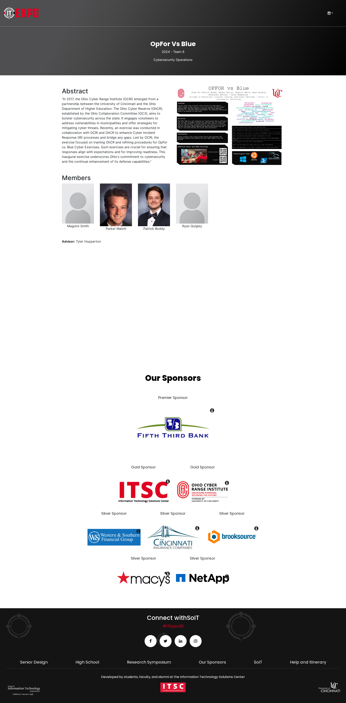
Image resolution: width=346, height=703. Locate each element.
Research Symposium (149, 662)
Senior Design (34, 662)
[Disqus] (173, 302)
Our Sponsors (212, 662)
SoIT (258, 662)
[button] (230, 125)
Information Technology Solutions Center (212, 677)
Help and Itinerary (308, 662)
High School (87, 662)
